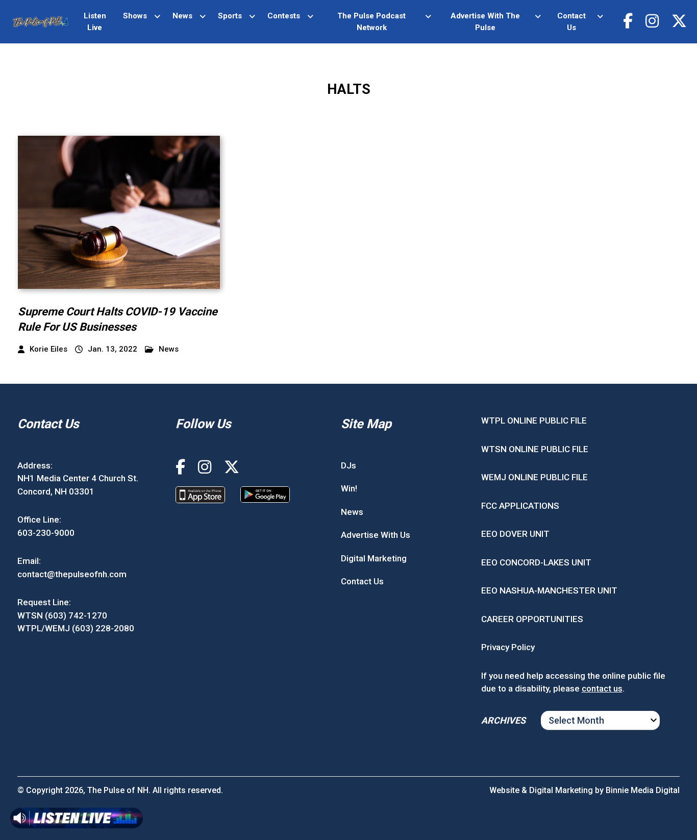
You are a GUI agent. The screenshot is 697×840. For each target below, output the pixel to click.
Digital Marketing (374, 558)
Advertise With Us (375, 535)
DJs (348, 465)
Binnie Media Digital (643, 790)
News (182, 15)
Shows (135, 15)
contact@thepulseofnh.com (72, 574)
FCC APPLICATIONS (520, 506)
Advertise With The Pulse (485, 21)
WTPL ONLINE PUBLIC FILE (534, 420)
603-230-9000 (45, 533)
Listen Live (95, 21)
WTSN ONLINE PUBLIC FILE (534, 449)
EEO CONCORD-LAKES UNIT (536, 562)
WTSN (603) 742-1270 (62, 615)
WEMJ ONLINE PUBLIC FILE (534, 477)
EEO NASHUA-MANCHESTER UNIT (549, 590)
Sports (230, 15)
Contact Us (571, 21)
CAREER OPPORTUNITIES (532, 619)
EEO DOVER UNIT (515, 534)
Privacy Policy (508, 647)
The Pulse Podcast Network (371, 21)
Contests (283, 15)
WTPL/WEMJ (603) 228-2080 (75, 628)
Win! (349, 488)
